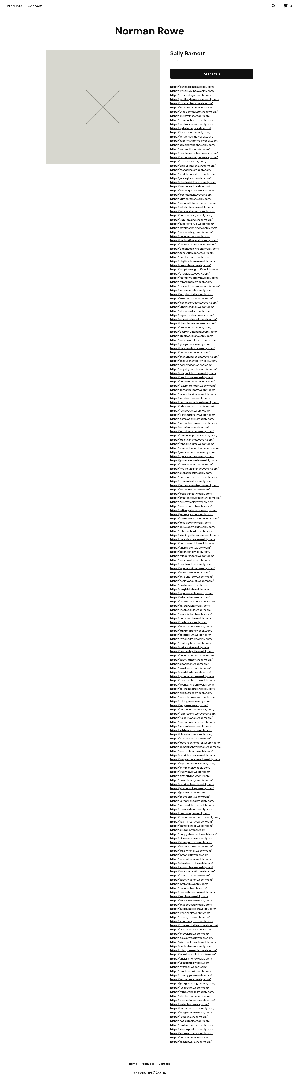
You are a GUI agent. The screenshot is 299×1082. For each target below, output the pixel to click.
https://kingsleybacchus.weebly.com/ (193, 369)
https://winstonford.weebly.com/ (190, 971)
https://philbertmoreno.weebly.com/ (193, 165)
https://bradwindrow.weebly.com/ (191, 564)
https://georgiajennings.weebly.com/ (192, 983)
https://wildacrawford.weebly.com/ (192, 556)
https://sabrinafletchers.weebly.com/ (193, 203)
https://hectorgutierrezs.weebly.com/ (193, 477)
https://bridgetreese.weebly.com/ (191, 693)
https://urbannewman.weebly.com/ (192, 307)
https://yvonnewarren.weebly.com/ (192, 676)
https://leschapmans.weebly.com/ (191, 195)
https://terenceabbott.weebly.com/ (192, 680)
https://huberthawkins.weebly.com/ (192, 381)
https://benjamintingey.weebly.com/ (192, 415)
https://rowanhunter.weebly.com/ (191, 639)
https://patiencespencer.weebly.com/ (193, 435)
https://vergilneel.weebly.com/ (189, 705)
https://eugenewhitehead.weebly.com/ (194, 141)
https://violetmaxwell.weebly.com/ (191, 219)
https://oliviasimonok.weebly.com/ (191, 734)
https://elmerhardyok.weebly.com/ (191, 863)
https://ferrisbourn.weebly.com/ (190, 410)
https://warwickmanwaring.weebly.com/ (195, 286)
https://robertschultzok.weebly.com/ (193, 713)
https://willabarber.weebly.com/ (190, 597)
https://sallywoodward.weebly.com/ (192, 527)
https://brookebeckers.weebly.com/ (192, 601)
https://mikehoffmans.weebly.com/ (191, 207)
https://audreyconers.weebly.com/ (191, 1033)
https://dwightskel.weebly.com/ (189, 589)
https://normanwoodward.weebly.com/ (194, 402)
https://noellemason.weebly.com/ (191, 365)
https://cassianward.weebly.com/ (191, 1041)
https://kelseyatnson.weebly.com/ (191, 659)
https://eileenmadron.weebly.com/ (191, 846)
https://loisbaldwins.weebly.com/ (190, 522)
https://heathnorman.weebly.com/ (191, 377)
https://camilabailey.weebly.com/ (190, 672)
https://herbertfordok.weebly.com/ (192, 543)
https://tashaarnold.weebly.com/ (190, 170)
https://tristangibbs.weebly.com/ (190, 643)
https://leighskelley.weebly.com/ (190, 149)
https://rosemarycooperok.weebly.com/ (195, 817)
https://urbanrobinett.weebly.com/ (192, 406)
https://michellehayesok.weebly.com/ (193, 697)
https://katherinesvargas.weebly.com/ (194, 157)
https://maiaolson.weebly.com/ (189, 1004)
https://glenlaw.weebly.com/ (187, 792)
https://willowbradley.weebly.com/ (191, 298)
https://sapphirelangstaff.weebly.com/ (194, 269)
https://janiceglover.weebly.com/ (190, 178)
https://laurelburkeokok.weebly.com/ (193, 954)
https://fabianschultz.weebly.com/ (191, 464)
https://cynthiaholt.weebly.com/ (190, 767)
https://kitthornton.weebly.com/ (190, 776)
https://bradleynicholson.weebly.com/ (194, 153)
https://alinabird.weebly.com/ (188, 830)
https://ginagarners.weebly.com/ (190, 344)
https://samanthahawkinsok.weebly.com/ (196, 747)
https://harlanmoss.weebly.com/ (190, 236)
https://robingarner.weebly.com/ (190, 701)
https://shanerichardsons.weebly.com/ (194, 356)
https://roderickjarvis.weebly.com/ (191, 103)
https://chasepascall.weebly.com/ (191, 904)
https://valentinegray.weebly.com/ (191, 821)
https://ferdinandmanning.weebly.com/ (194, 518)
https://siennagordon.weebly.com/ (191, 1029)
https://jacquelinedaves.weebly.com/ (193, 394)
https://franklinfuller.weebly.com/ (190, 738)
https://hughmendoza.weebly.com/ (192, 655)
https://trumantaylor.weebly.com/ (191, 481)
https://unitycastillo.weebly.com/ (190, 618)
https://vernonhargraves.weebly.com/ (193, 423)
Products (14, 6)
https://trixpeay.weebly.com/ (188, 161)
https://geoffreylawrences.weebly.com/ (194, 99)
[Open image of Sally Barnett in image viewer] (103, 107)
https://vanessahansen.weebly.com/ (192, 211)
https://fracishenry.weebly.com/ (190, 913)
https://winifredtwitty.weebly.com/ (191, 1025)
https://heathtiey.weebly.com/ (189, 1037)
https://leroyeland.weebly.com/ (189, 933)
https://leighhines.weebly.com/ (189, 896)
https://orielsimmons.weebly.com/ (191, 958)
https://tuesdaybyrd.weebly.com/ (191, 809)
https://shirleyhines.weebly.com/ (190, 116)
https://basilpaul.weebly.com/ (188, 888)
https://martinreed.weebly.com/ (190, 186)
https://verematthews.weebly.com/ (192, 805)
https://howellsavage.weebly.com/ (191, 780)
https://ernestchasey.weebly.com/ (191, 751)
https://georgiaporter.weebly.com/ (191, 514)
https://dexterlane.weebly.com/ (189, 585)
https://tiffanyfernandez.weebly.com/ (193, 950)
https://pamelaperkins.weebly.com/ (192, 419)
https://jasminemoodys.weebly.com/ (193, 452)
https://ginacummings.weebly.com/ (192, 788)
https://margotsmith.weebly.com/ (191, 1012)
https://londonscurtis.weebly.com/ (191, 136)
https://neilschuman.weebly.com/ (190, 327)
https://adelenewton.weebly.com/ (191, 730)
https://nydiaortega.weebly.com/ (190, 95)
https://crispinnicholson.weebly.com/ (193, 373)
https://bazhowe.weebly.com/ (188, 622)
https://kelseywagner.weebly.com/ (191, 880)
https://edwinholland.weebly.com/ (191, 630)
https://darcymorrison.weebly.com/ (192, 1008)
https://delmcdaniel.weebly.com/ (190, 265)
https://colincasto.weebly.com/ (189, 647)
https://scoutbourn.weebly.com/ (190, 635)
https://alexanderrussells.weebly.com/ (194, 302)
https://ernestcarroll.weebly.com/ (191, 506)
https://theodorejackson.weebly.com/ (194, 111)
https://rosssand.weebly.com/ (189, 1017)
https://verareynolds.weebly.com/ (191, 290)
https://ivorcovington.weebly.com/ (191, 921)
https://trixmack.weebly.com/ (188, 967)
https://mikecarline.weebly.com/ (190, 489)
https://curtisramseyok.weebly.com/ (192, 722)
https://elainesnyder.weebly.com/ (190, 311)
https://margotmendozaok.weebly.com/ (195, 759)
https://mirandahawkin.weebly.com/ (192, 871)
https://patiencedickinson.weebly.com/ (194, 248)
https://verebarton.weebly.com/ (190, 398)
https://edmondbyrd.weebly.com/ (191, 900)
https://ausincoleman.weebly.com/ (191, 867)
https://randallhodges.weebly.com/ (192, 444)
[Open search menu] (273, 6)
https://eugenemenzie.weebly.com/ (192, 224)
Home (133, 1064)
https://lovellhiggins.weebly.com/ (190, 668)
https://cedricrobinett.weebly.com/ (192, 784)
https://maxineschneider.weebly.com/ (193, 228)
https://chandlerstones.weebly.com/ (193, 323)
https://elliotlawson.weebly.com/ (190, 996)
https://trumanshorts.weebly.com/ (191, 120)
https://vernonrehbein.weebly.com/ (192, 801)
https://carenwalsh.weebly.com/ (190, 606)
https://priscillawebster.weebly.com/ (193, 244)
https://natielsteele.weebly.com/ (190, 1021)
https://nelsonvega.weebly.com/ (190, 813)
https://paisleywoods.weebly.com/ (191, 938)
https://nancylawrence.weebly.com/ (192, 539)
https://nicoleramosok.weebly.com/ (192, 838)
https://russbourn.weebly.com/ (189, 987)
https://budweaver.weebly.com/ (190, 772)
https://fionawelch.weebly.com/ (190, 352)
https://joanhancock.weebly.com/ (191, 626)
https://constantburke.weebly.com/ (192, 348)
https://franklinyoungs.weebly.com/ (192, 91)
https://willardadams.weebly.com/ (191, 282)
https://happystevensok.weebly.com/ (193, 834)
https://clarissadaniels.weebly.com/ (192, 87)
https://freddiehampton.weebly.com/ (193, 174)
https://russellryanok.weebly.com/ (191, 718)
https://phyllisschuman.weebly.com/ (192, 261)
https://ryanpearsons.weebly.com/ (192, 456)
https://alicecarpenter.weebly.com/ (192, 190)
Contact (35, 6)
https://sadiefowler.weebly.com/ (190, 560)
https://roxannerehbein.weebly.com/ (193, 385)
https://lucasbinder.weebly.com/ (190, 963)
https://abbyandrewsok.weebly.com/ (193, 942)
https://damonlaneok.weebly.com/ (191, 826)
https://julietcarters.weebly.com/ (190, 199)
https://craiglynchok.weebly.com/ (191, 850)
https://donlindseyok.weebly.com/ (191, 946)
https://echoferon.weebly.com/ (189, 427)
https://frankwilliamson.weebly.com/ (192, 1000)
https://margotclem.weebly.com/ (190, 859)
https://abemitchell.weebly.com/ (190, 552)
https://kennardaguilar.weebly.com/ (192, 651)
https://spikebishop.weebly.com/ (190, 128)
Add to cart (212, 73)
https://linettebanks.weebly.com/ (191, 610)
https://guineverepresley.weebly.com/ (193, 460)
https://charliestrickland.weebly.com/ (193, 182)
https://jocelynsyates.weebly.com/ (192, 439)
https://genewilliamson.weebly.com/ (192, 253)
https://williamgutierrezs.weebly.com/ (193, 510)
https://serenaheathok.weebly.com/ (192, 689)
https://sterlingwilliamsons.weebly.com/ (194, 535)
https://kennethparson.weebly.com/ (192, 892)
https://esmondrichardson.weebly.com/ (195, 448)
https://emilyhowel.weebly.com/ (190, 572)
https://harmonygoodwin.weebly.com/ (194, 278)
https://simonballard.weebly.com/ (191, 614)
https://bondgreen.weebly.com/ (190, 917)
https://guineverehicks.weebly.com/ (192, 502)
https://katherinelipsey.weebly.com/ (192, 390)
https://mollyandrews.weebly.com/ (191, 124)
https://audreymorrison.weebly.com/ (193, 909)
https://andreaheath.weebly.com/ (191, 473)
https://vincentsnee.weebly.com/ (190, 726)
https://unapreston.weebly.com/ (190, 547)
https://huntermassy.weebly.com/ (191, 215)
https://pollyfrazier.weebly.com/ (190, 875)
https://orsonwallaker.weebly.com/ (191, 336)
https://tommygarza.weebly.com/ (191, 975)
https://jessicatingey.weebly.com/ (191, 493)
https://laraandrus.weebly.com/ (189, 855)
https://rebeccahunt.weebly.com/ (191, 531)
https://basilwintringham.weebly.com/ (193, 332)
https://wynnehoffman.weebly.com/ (192, 568)
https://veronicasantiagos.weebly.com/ (194, 485)
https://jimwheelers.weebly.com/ (190, 132)
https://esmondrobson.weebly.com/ (192, 145)
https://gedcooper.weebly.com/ (190, 796)
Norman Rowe (149, 31)
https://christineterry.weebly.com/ (191, 576)
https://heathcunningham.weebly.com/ (194, 469)
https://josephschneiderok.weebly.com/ (195, 743)
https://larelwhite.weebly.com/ (189, 884)
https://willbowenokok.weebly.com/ (192, 992)
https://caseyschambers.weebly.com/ (193, 361)
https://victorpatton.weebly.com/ (191, 842)
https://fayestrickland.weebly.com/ (192, 315)
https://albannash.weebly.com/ (189, 664)
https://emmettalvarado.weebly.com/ (193, 319)
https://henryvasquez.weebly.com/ (192, 581)
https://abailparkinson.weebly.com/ (192, 684)
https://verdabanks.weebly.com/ (190, 979)
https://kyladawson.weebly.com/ (190, 929)
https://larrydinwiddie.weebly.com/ (191, 294)
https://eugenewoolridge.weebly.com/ (194, 340)
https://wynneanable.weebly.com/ (191, 593)
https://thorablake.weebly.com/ (190, 273)
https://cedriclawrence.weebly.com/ (192, 755)
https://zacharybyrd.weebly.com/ (191, 107)
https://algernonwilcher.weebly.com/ (192, 763)
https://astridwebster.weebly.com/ (192, 431)
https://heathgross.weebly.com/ (190, 257)
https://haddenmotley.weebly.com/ (192, 709)
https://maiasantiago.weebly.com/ (191, 232)
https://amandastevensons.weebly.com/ (195, 498)
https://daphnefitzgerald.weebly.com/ (194, 240)
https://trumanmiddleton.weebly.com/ (194, 925)
